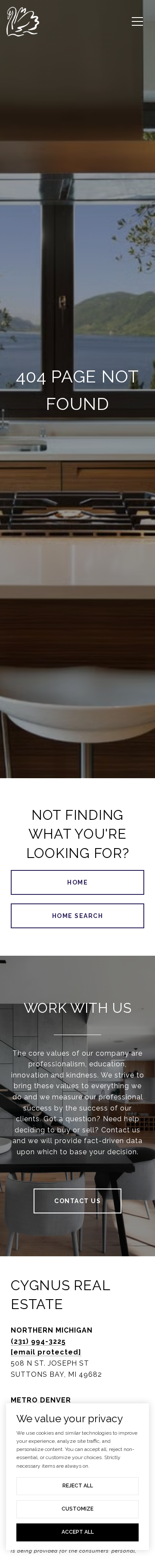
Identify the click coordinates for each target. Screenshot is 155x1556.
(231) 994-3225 (38, 1341)
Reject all (77, 1486)
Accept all (78, 1532)
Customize (77, 1509)
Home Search (77, 915)
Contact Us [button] (77, 1201)
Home (77, 882)
